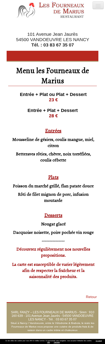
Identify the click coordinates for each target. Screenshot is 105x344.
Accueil (28, 335)
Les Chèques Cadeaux (38, 338)
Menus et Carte (81, 335)
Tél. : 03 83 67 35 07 (52, 44)
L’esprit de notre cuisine (52, 335)
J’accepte (57, 342)
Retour (91, 297)
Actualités (63, 338)
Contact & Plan (83, 338)
